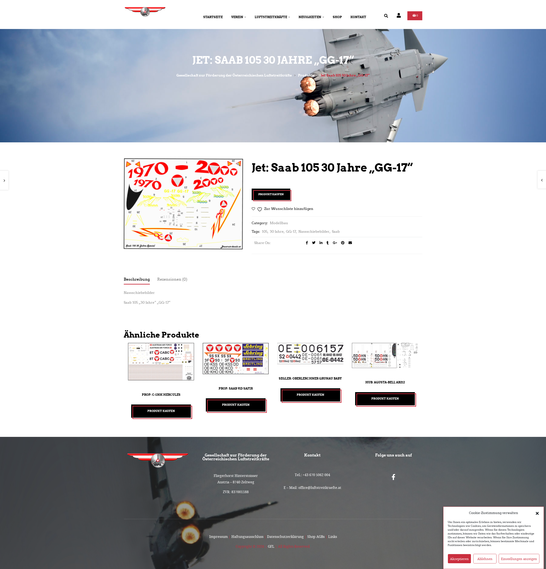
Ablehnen (484, 559)
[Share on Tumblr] (326, 243)
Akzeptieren (459, 559)
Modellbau (279, 223)
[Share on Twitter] (312, 243)
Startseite (213, 17)
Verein (237, 17)
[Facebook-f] (393, 477)
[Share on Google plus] (334, 243)
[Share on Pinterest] (341, 243)
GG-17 (291, 232)
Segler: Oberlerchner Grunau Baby (310, 378)
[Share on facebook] (306, 243)
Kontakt (358, 17)
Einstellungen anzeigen (519, 559)
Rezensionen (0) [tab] (172, 279)
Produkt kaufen (271, 194)
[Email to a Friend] (348, 243)
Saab (336, 232)
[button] (537, 513)
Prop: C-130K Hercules (161, 395)
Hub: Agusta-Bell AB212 (385, 382)
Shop (337, 17)
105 (264, 232)
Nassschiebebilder (314, 232)
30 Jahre (277, 232)
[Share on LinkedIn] (319, 243)
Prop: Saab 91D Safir (236, 388)
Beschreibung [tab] (137, 279)
